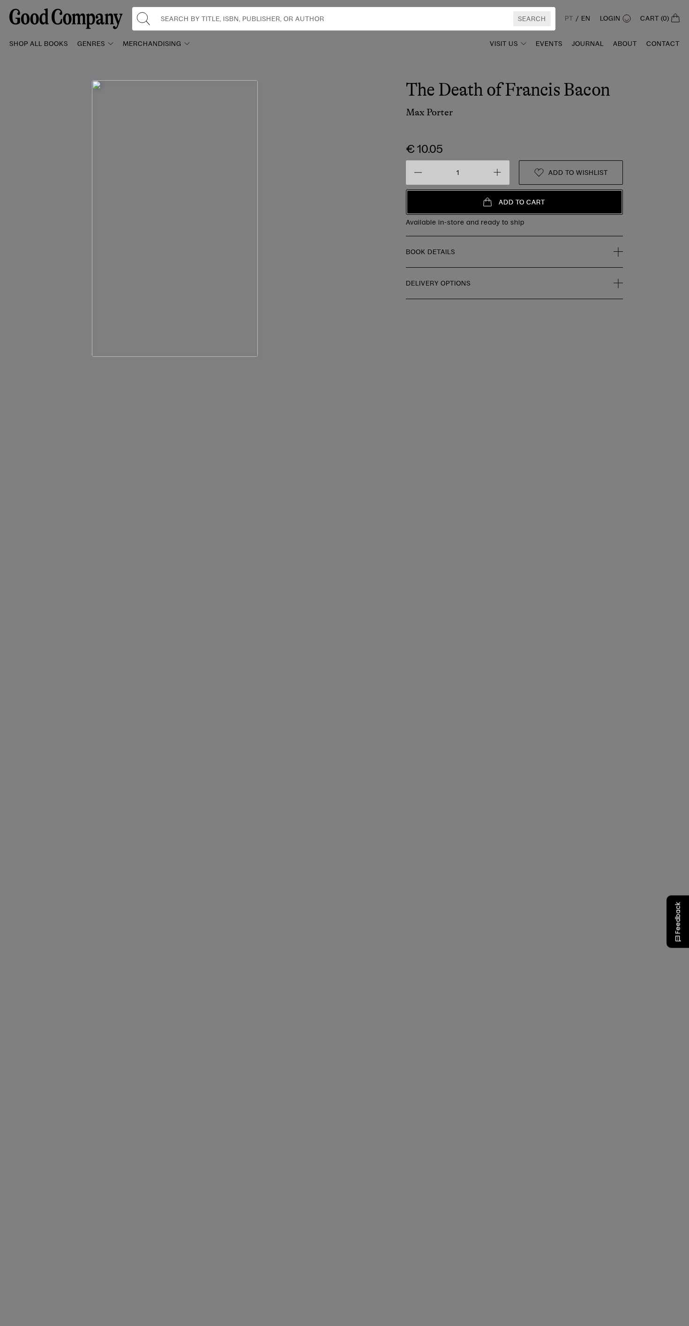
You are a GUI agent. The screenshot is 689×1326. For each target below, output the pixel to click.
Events (549, 43)
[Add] (497, 172)
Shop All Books (38, 43)
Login (610, 18)
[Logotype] (66, 18)
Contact (663, 43)
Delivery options (438, 283)
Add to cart (522, 202)
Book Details (430, 252)
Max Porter (429, 112)
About (625, 43)
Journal (588, 43)
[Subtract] (418, 172)
